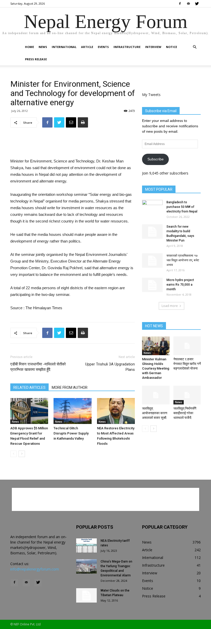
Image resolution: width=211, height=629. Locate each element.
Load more (170, 306)
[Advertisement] (72, 144)
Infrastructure (126, 47)
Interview (153, 47)
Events (103, 47)
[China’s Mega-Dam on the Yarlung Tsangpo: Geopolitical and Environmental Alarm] (86, 566)
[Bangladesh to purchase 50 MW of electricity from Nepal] (152, 207)
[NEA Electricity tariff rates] (86, 545)
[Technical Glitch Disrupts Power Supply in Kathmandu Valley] (72, 411)
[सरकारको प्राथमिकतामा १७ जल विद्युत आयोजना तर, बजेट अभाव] (152, 260)
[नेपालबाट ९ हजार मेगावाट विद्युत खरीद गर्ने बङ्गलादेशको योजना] (187, 345)
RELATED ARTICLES (29, 387)
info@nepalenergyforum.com (34, 569)
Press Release (36, 59)
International (64, 47)
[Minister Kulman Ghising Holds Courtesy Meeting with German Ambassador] (156, 345)
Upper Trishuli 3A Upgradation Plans (110, 367)
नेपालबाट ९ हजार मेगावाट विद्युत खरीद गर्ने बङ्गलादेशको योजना (187, 363)
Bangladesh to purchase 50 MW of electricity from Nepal (181, 206)
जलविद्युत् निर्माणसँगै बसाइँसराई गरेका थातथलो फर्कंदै (184, 413)
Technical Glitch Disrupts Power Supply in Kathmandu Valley (71, 433)
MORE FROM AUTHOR (69, 387)
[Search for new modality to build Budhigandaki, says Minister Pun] (152, 231)
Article (87, 47)
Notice (171, 47)
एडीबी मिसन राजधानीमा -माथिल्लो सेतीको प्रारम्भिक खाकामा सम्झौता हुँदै (38, 367)
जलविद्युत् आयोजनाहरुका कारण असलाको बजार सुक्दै (154, 413)
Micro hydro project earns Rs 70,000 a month (180, 284)
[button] (194, 47)
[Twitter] (197, 3)
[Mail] (188, 3)
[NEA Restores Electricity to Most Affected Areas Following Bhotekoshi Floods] (116, 411)
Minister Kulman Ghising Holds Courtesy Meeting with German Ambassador (155, 368)
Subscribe (155, 159)
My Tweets (151, 94)
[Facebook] (180, 3)
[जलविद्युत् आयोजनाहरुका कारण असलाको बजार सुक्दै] (156, 395)
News (43, 47)
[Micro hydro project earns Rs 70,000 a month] (152, 285)
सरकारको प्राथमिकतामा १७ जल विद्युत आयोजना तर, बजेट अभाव (182, 260)
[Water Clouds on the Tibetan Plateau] (86, 595)
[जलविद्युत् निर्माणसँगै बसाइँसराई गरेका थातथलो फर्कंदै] (187, 395)
